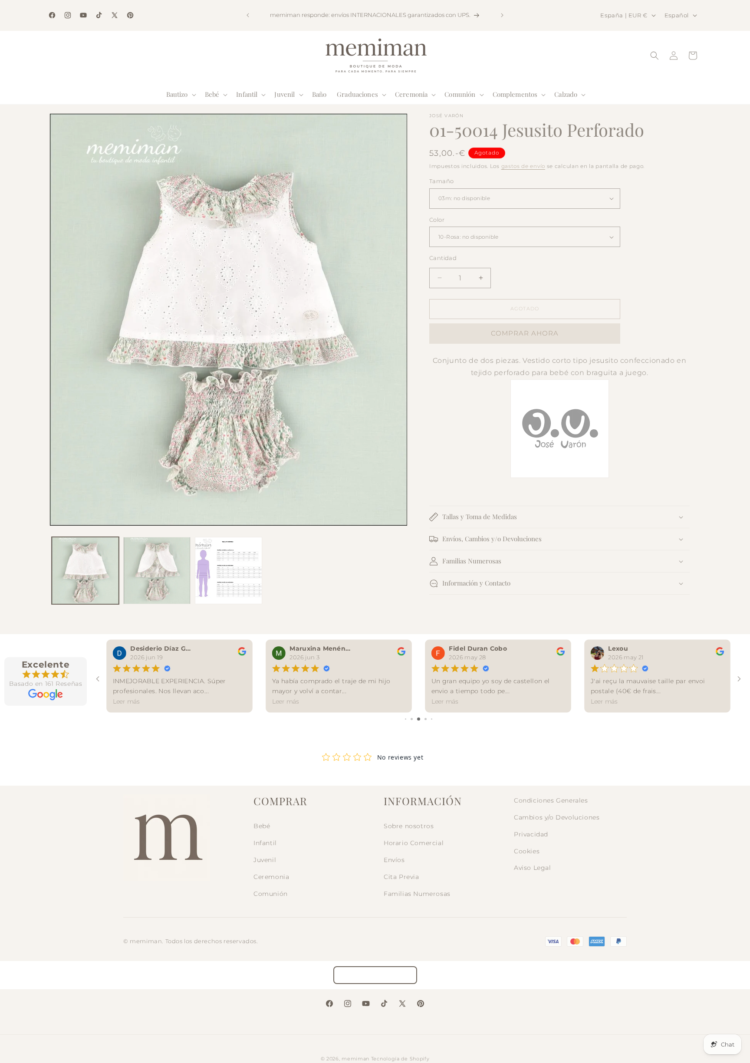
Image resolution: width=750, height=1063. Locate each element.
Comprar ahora (525, 333)
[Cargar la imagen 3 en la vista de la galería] (228, 570)
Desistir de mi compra (375, 975)
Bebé (261, 826)
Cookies (526, 851)
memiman (355, 1059)
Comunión (270, 894)
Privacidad (531, 834)
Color (436, 219)
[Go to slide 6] (431, 719)
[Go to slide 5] (425, 719)
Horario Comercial (414, 843)
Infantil (265, 843)
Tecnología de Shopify (400, 1059)
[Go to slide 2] (405, 719)
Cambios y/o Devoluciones (556, 817)
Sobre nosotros (409, 826)
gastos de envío (523, 166)
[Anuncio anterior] (247, 15)
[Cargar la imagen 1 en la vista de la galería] (85, 570)
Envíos (394, 860)
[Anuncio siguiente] (502, 15)
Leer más (126, 701)
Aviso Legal (532, 868)
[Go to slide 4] (418, 719)
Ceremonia (271, 877)
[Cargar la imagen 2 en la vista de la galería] (157, 570)
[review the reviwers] (242, 653)
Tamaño (441, 181)
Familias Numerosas (417, 894)
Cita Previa (401, 877)
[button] (180, 94)
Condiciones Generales (551, 800)
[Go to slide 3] (412, 719)
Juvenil (264, 860)
